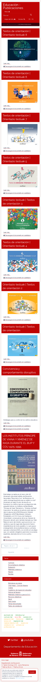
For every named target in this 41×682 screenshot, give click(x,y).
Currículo (11, 563)
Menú (7, 11)
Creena (10, 588)
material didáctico (11, 623)
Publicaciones (12, 24)
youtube (28, 639)
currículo (8, 617)
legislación (18, 621)
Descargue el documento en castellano (18, 66)
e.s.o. (18, 617)
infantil (29, 619)
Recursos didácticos (14, 597)
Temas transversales (14, 604)
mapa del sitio (9, 19)
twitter (14, 639)
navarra (24, 623)
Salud (10, 599)
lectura (7, 621)
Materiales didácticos (15, 569)
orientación (9, 625)
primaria (20, 625)
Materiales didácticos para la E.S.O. (19, 594)
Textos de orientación (15, 606)
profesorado (9, 627)
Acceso (21, 19)
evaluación (9, 619)
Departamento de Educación (20, 646)
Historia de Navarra (14, 592)
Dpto (4, 24)
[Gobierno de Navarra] (20, 653)
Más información (20, 678)
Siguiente (11, 552)
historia (19, 619)
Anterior (26, 548)
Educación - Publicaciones (13, 6)
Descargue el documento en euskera (17, 429)
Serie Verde (12, 601)
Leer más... (6, 63)
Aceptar (32, 672)
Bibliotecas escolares (15, 583)
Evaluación (11, 567)
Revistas (10, 574)
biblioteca (20, 615)
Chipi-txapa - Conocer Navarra (18, 585)
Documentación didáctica (16, 565)
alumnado (8, 615)
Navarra (10, 572)
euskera (27, 617)
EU (33, 19)
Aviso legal (5, 660)
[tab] (20, 558)
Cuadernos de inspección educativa (19, 590)
